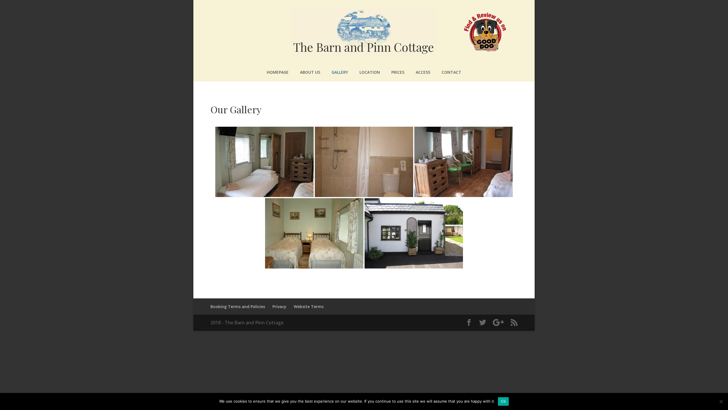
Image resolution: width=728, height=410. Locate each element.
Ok (503, 401)
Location (369, 72)
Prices (397, 72)
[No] (721, 401)
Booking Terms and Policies (237, 306)
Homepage (278, 72)
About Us (310, 72)
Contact (451, 72)
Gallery (340, 72)
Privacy (279, 306)
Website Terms (309, 306)
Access (423, 72)
